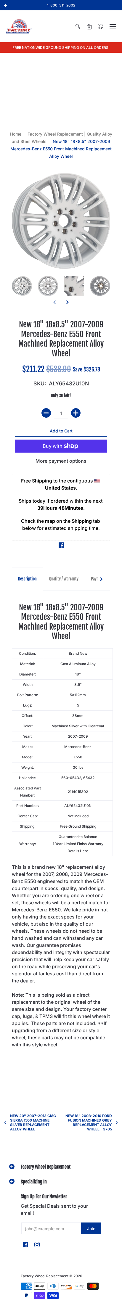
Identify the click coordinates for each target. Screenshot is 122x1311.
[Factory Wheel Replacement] (19, 26)
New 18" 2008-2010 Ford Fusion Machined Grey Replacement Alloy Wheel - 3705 (88, 1122)
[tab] (27, 579)
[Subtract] (46, 413)
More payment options (61, 461)
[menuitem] (78, 26)
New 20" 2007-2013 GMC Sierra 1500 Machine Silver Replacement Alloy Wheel (33, 1122)
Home (15, 133)
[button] (5, 5)
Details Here (78, 851)
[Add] (76, 413)
